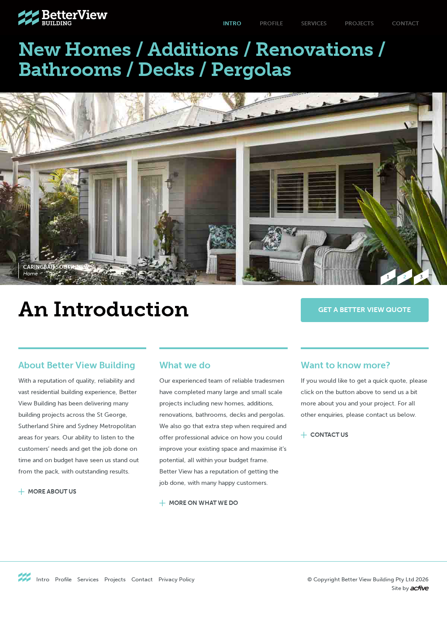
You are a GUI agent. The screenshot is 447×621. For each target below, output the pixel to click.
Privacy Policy (176, 579)
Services (314, 23)
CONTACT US (329, 435)
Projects (359, 23)
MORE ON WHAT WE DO (203, 503)
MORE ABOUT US (52, 491)
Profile (271, 23)
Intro (232, 23)
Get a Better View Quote (364, 309)
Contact (405, 23)
